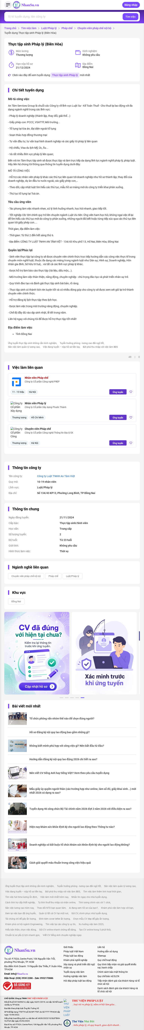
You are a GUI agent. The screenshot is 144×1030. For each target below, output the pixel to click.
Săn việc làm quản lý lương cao (24, 347)
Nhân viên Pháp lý (35, 403)
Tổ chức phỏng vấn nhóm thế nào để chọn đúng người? (61, 718)
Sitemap (102, 956)
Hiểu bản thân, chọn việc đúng (20, 929)
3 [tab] (72, 698)
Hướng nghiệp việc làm (75, 976)
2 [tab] (67, 698)
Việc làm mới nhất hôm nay (54, 897)
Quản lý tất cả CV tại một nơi (53, 913)
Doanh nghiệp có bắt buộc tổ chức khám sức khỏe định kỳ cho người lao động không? (79, 844)
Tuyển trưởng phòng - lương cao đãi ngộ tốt (82, 343)
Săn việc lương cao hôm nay (19, 908)
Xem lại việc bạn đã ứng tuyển (20, 913)
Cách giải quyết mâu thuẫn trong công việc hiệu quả (60, 862)
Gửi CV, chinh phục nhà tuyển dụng (89, 913)
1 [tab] (61, 698)
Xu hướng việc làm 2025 (91, 924)
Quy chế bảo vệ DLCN (108, 976)
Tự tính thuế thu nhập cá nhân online (56, 902)
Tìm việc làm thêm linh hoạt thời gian (102, 891)
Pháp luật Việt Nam (74, 951)
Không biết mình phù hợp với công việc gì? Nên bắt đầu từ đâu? (66, 745)
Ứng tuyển (118, 392)
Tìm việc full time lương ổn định (21, 897)
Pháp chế (67, 28)
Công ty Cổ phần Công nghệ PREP (42, 381)
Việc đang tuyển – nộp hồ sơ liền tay (61, 347)
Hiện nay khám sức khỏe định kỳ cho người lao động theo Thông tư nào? (72, 826)
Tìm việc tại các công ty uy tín (61, 924)
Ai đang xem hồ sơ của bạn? (83, 908)
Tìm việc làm (28, 28)
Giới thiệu (68, 947)
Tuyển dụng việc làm (74, 972)
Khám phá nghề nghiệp (75, 960)
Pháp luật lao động (73, 956)
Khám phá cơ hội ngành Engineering (23, 924)
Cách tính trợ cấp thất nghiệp (20, 902)
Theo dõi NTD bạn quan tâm (51, 908)
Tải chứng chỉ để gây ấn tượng (20, 919)
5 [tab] (82, 698)
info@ (19, 974)
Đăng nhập (131, 4)
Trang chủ (10, 28)
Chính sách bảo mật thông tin (113, 972)
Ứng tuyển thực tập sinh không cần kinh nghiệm (32, 343)
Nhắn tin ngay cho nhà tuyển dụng (89, 897)
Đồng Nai (16, 601)
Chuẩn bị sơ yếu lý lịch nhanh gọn (22, 935)
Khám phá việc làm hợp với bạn (117, 908)
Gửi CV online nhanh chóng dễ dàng (57, 929)
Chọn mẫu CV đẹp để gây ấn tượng (91, 919)
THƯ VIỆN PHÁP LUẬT (87, 1000)
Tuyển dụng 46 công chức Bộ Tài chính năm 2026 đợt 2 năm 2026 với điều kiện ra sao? (80, 808)
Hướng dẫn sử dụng (108, 951)
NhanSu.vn (30, 5)
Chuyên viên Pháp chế (38, 428)
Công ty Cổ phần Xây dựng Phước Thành (45, 407)
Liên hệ (101, 947)
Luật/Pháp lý (49, 28)
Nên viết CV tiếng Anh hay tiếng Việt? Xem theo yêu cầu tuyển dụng (69, 772)
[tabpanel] (36, 653)
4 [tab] (77, 698)
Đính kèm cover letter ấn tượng (54, 919)
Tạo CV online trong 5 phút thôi (95, 929)
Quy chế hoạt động (107, 960)
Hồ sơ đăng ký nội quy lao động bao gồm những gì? (59, 732)
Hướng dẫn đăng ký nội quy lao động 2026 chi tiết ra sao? (63, 759)
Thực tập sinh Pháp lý (65, 75)
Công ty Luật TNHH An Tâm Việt (56, 476)
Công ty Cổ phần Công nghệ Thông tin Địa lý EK (49, 432)
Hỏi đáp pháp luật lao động (78, 980)
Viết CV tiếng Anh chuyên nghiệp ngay (62, 935)
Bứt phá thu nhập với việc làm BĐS (100, 347)
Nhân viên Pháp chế (36, 377)
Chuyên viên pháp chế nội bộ (94, 28)
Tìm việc (130, 16)
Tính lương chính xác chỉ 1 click (94, 902)
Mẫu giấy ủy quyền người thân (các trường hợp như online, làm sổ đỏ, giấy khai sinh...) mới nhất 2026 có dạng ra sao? (82, 790)
